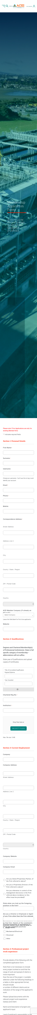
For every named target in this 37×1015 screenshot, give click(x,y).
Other (8, 938)
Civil (8, 928)
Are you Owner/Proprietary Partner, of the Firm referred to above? (19, 880)
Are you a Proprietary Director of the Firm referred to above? (19, 886)
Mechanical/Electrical (14, 931)
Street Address (8, 527)
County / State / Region (11, 569)
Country (6, 598)
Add (17, 689)
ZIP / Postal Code (9, 584)
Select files (18, 728)
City (4, 555)
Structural (9, 935)
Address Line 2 (8, 541)
